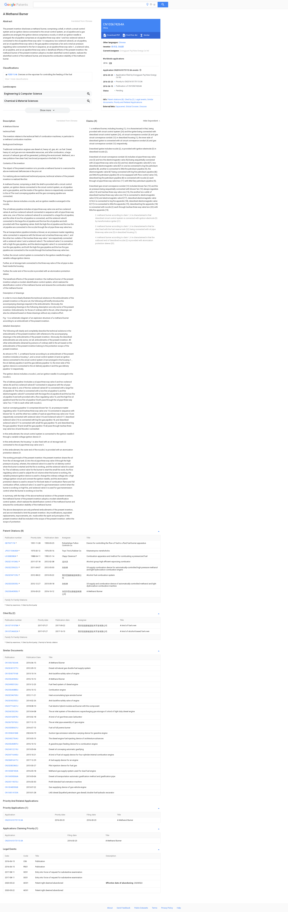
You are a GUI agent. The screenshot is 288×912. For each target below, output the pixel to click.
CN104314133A (11, 792)
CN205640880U (11, 690)
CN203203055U (12, 584)
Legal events (140, 99)
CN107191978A (12, 625)
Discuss (143, 106)
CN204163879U (11, 717)
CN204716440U (11, 755)
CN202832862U (11, 765)
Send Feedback (123, 908)
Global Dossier (132, 106)
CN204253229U (11, 711)
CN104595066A (11, 776)
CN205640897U (11, 744)
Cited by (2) (130, 99)
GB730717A (10, 543)
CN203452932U (11, 700)
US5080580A (11, 556)
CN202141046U (12, 561)
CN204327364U (11, 738)
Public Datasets (141, 908)
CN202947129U (12, 575)
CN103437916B (11, 673)
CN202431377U (11, 668)
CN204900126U (11, 684)
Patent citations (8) (116, 99)
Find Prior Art (131, 35)
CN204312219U (11, 749)
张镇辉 (121, 47)
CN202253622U (12, 567)
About (110, 908)
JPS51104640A (11, 551)
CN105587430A (11, 771)
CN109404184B (11, 733)
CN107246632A (12, 631)
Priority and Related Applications (128, 102)
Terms (154, 908)
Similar (146, 35)
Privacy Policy (167, 908)
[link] (38, 74)
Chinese (122, 42)
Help (179, 908)
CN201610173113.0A (14, 820)
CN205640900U (12, 591)
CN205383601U (11, 728)
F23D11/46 (13, 74)
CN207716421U (11, 706)
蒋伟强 (114, 47)
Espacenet (120, 106)
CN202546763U (11, 695)
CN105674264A (11, 663)
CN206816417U (11, 760)
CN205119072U (11, 782)
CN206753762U (11, 722)
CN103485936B (11, 787)
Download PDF (113, 35)
